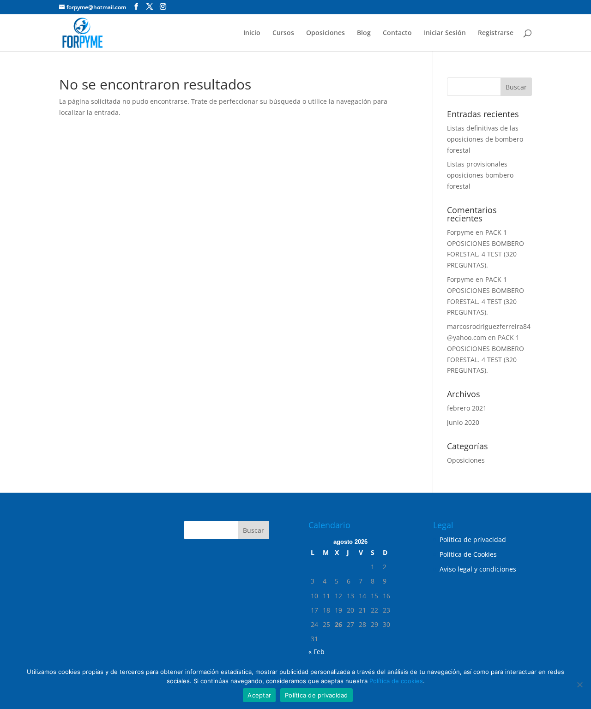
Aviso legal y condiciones (478, 569)
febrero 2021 (467, 408)
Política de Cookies (468, 554)
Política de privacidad (473, 539)
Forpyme (460, 232)
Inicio (251, 33)
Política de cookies (396, 681)
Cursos (283, 33)
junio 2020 (463, 422)
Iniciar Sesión (445, 33)
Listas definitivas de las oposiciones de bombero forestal (485, 139)
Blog (364, 33)
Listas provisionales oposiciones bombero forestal (480, 175)
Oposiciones (325, 33)
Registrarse (495, 33)
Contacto (397, 33)
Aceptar (259, 695)
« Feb (316, 651)
